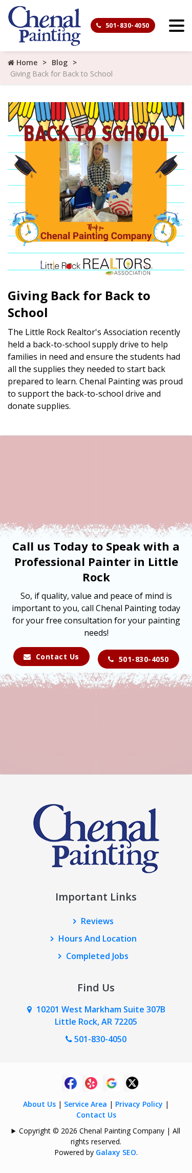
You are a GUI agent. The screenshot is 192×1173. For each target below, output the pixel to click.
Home (25, 62)
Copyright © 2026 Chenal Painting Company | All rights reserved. (99, 1136)
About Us (39, 1104)
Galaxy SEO (116, 1152)
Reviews (97, 921)
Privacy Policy (139, 1104)
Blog (60, 62)
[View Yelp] (91, 1082)
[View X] (132, 1082)
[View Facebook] (70, 1082)
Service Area (85, 1104)
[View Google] (111, 1082)
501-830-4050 (126, 25)
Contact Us (56, 656)
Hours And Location (97, 938)
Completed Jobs (97, 956)
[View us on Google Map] (31, 1009)
